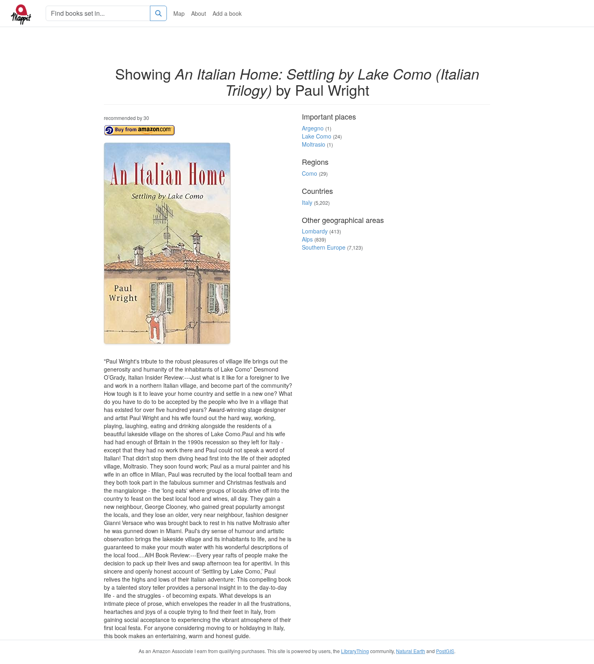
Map (179, 13)
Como (309, 173)
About (198, 13)
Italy (307, 202)
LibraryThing (355, 650)
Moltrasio (313, 144)
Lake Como (316, 136)
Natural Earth (410, 650)
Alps (307, 239)
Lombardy (315, 231)
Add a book (227, 13)
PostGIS (445, 650)
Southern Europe (323, 247)
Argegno (313, 128)
